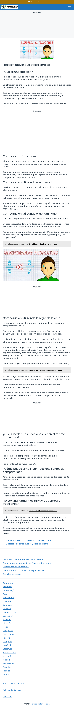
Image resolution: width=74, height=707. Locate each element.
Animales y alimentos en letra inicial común (24, 559)
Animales (7, 586)
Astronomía (8, 597)
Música (6, 659)
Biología (7, 601)
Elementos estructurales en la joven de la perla (29, 540)
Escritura (7, 619)
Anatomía (8, 583)
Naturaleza (8, 663)
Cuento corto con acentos (16, 566)
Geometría (8, 634)
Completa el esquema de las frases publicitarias (27, 563)
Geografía (8, 630)
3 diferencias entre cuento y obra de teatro (27, 543)
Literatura (7, 649)
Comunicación (10, 612)
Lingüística (8, 645)
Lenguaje (7, 641)
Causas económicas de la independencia (23, 570)
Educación (8, 616)
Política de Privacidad (13, 683)
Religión (6, 670)
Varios (6, 674)
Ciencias (7, 608)
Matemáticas (9, 652)
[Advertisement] (37, 25)
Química (7, 667)
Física (5, 627)
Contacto (7, 696)
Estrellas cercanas (12, 574)
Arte (5, 594)
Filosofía (7, 623)
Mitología (7, 656)
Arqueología (9, 590)
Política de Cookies (12, 690)
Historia (6, 638)
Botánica (7, 605)
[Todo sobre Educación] (9, 7)
